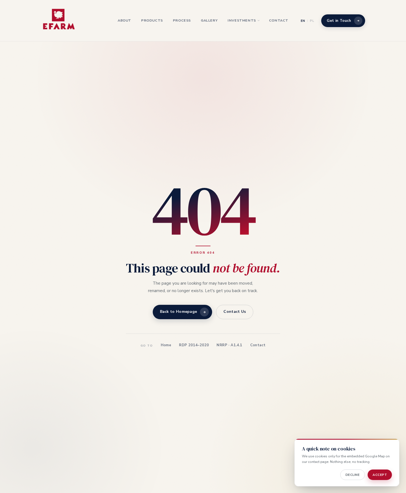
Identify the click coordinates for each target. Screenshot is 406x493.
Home (166, 345)
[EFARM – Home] (59, 21)
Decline (353, 475)
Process (182, 20)
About (124, 20)
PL (312, 21)
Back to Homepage (178, 311)
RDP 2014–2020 (194, 345)
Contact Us (234, 311)
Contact (278, 20)
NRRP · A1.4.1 (229, 345)
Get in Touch (339, 20)
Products (152, 20)
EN (303, 21)
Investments (242, 20)
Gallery (209, 20)
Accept (380, 475)
